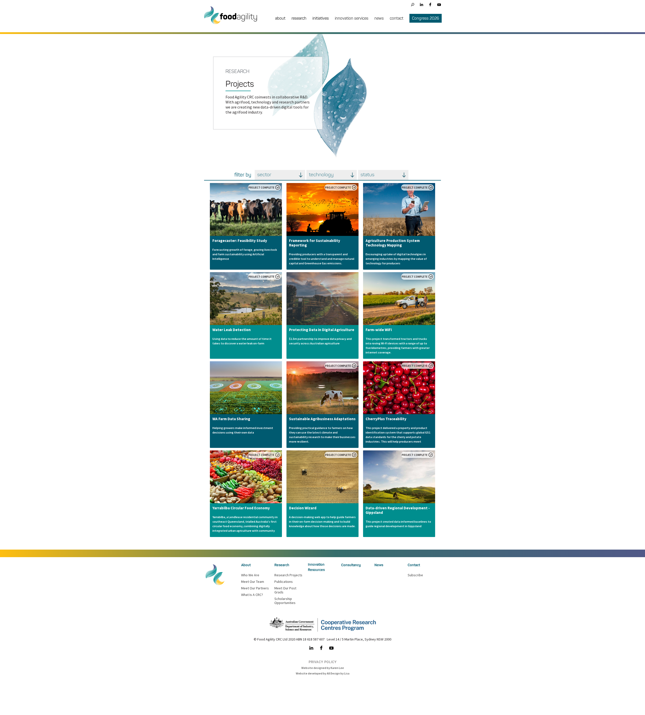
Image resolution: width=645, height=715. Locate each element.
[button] (280, 18)
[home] (233, 19)
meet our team (252, 582)
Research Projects (288, 575)
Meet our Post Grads (285, 590)
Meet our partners (255, 588)
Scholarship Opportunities (285, 601)
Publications (283, 582)
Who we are (250, 575)
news (379, 18)
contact (396, 18)
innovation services (351, 18)
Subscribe (415, 575)
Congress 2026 (425, 18)
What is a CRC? (252, 595)
